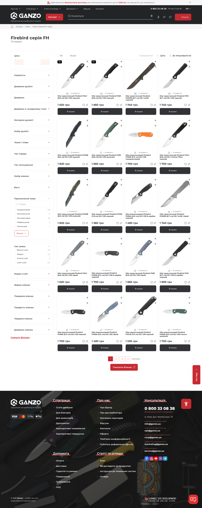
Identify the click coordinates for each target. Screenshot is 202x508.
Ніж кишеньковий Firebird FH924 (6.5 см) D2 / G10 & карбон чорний (140, 216)
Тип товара (20, 153)
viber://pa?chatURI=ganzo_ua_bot (160, 458)
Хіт (61, 55)
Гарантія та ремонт (66, 471)
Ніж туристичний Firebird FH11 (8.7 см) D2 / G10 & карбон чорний (174, 275)
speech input (151, 16)
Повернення (63, 476)
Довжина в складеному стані (30, 109)
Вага (16, 187)
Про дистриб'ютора (111, 412)
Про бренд (106, 407)
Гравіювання (63, 481)
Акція (73, 55)
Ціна (162, 55)
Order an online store (162, 501)
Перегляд (73, 75)
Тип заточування (23, 165)
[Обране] (170, 17)
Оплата (60, 460)
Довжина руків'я (23, 86)
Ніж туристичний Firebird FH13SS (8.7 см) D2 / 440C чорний (138, 98)
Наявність (19, 75)
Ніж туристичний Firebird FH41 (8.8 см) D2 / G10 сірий (72, 274)
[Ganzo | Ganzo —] (26, 17)
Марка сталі (21, 273)
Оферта (104, 433)
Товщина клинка (23, 318)
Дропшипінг (63, 423)
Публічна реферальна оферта (116, 444)
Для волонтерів (64, 418)
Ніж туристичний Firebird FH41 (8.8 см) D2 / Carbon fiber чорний (174, 157)
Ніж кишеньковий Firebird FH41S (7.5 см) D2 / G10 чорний (140, 333)
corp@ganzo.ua (153, 437)
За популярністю (181, 55)
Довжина (19, 97)
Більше (20, 233)
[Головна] (12, 26)
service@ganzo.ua (154, 451)
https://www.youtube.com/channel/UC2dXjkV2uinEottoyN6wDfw (156, 458)
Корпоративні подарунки (70, 433)
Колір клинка (21, 176)
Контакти (100, 9)
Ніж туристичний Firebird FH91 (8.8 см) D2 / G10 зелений (106, 156)
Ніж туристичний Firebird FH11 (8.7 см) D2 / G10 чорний (174, 97)
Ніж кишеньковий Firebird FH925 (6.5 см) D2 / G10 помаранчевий (138, 157)
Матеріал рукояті (23, 120)
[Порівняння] (164, 17)
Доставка (61, 466)
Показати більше (122, 367)
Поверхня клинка (23, 296)
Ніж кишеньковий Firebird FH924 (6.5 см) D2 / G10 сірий (105, 333)
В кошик (71, 111)
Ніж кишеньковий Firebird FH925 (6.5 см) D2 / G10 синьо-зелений (173, 334)
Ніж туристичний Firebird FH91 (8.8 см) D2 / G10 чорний (106, 97)
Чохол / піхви (21, 142)
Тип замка (19, 246)
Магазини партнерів (111, 418)
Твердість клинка (24, 307)
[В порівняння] (87, 105)
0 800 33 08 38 (158, 8)
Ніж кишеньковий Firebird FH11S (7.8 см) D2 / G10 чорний (107, 215)
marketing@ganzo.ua (156, 444)
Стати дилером (64, 407)
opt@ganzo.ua (152, 430)
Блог (102, 460)
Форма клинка (22, 285)
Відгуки (87, 9)
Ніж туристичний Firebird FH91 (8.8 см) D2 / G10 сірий (140, 274)
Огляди (104, 476)
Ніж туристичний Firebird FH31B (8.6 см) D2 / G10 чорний (73, 156)
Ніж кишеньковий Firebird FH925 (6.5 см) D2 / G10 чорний (72, 333)
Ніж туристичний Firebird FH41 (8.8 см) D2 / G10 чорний (72, 97)
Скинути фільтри (20, 337)
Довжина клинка (23, 329)
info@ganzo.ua (153, 424)
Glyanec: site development (162, 498)
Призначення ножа (25, 198)
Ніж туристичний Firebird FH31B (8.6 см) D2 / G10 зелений (73, 215)
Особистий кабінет (158, 17)
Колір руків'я (21, 131)
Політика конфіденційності (115, 439)
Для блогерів (63, 412)
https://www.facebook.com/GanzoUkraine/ (147, 458)
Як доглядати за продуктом (115, 466)
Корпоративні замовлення (70, 428)
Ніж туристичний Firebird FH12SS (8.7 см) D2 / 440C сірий (174, 215)
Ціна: (17, 56)
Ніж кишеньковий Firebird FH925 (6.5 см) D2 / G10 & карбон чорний (106, 275)
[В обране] (83, 105)
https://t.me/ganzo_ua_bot (165, 458)
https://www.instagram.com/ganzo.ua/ (151, 458)
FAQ (58, 487)
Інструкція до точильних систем (118, 471)
